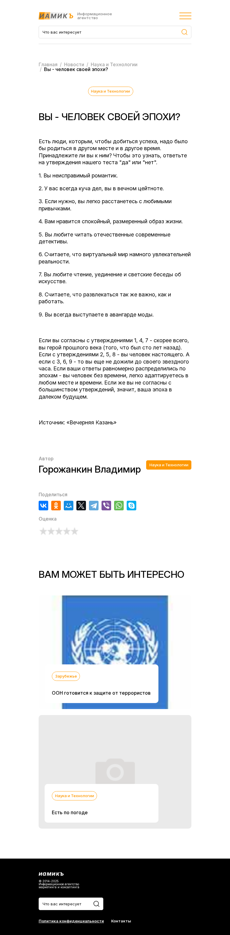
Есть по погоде (70, 812)
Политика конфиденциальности (71, 921)
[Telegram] (94, 505)
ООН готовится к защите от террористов (101, 693)
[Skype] (131, 505)
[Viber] (106, 505)
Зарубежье (66, 676)
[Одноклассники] (56, 505)
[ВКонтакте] (43, 505)
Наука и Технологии (110, 91)
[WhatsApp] (119, 505)
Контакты (121, 921)
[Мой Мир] (68, 505)
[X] (81, 505)
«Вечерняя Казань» (91, 422)
